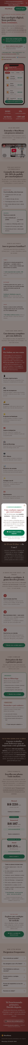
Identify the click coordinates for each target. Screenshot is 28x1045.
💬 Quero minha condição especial (14, 532)
